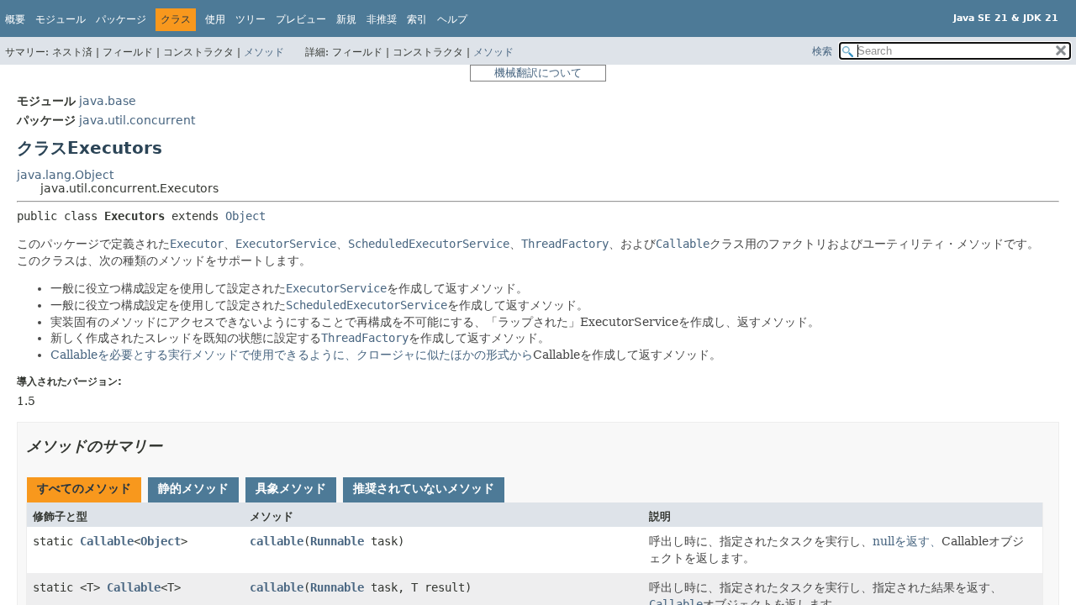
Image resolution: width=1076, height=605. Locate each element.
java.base (107, 101)
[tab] (84, 489)
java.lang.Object (65, 175)
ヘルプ (452, 19)
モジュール (60, 19)
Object (245, 216)
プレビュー (301, 19)
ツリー (250, 19)
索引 (417, 19)
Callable (291, 354)
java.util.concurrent (137, 120)
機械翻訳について (538, 72)
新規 (346, 19)
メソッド (264, 52)
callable (276, 541)
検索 (822, 51)
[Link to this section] (174, 446)
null (907, 541)
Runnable (337, 541)
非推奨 (382, 19)
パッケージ (121, 19)
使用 (215, 19)
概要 (15, 19)
